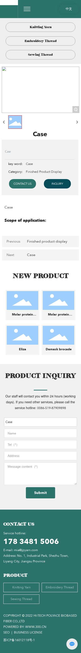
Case (31, 254)
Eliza (22, 349)
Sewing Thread (40, 55)
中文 (69, 9)
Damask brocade (59, 349)
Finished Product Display (44, 172)
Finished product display (47, 241)
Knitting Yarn (41, 27)
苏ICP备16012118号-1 (19, 640)
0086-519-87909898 (51, 408)
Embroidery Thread (41, 41)
